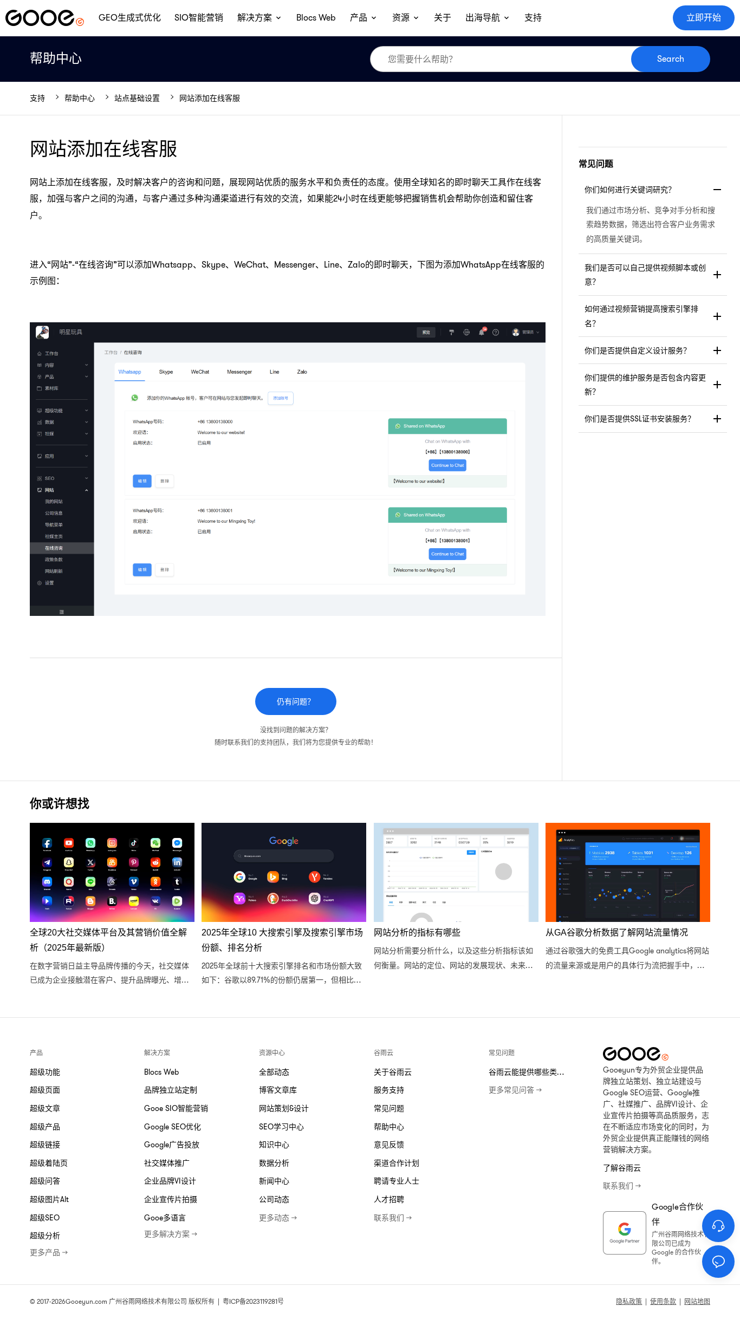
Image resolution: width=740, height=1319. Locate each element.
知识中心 (274, 1144)
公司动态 (274, 1199)
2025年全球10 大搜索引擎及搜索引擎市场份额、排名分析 (284, 905)
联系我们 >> (393, 1217)
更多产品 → (49, 1252)
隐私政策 (629, 1301)
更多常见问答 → (515, 1089)
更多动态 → (278, 1217)
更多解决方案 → (170, 1234)
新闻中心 (274, 1180)
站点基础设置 (137, 98)
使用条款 (663, 1301)
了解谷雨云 (622, 1167)
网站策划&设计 (284, 1108)
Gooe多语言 (165, 1217)
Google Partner (624, 1233)
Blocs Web (161, 1072)
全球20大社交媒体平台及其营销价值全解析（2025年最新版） (112, 905)
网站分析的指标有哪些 (456, 905)
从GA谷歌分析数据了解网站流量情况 (628, 905)
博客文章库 (278, 1089)
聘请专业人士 (396, 1180)
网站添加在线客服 (209, 98)
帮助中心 (56, 58)
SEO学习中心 (281, 1126)
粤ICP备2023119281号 (253, 1301)
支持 (37, 98)
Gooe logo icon (44, 18)
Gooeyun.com (86, 1301)
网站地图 (697, 1301)
